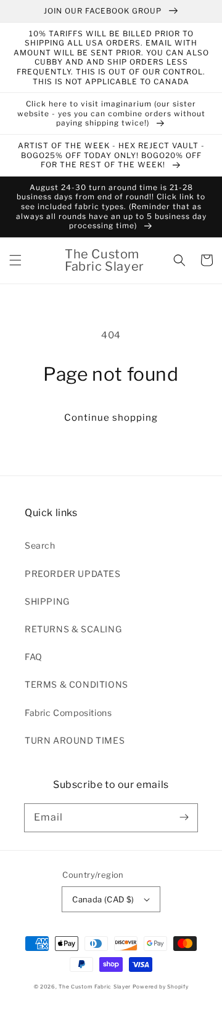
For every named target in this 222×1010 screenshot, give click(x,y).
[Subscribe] (183, 817)
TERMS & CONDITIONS (76, 684)
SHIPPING (47, 601)
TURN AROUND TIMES (75, 740)
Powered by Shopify (161, 987)
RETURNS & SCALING (73, 629)
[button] (15, 260)
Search (40, 545)
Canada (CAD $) (103, 899)
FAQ (34, 656)
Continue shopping (111, 417)
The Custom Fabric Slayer (95, 987)
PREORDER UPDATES (73, 573)
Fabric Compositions (68, 712)
